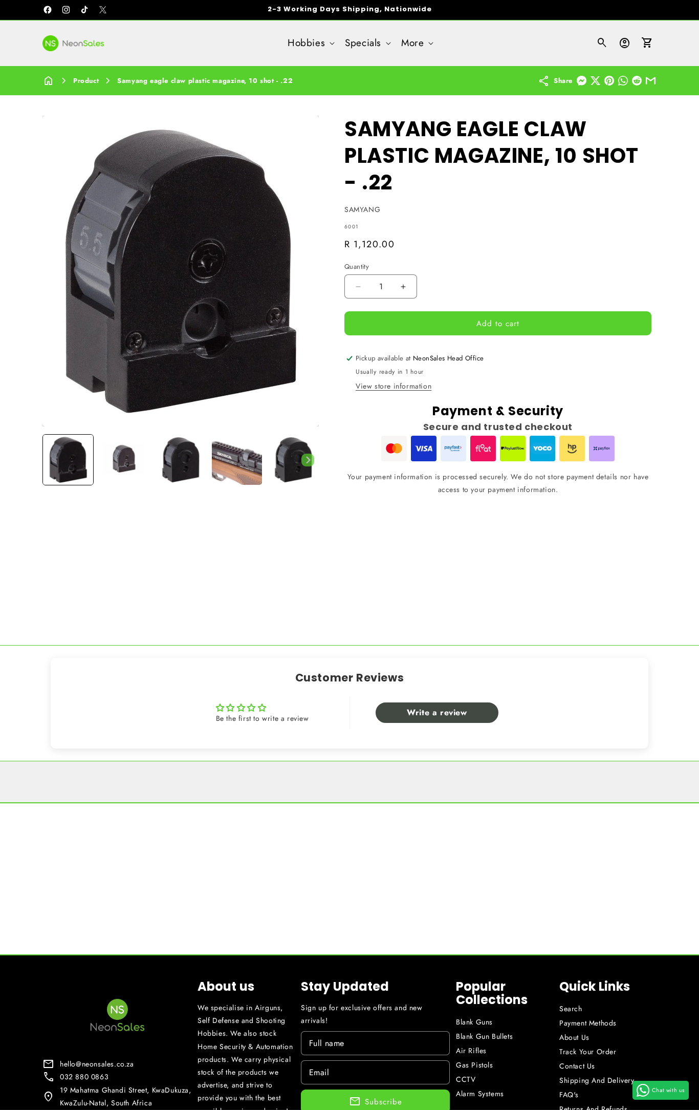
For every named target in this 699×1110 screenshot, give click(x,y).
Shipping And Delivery (597, 1080)
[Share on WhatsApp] (623, 81)
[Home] (48, 81)
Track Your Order (588, 1052)
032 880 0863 (84, 1077)
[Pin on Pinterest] (609, 81)
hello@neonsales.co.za (97, 1064)
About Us (574, 1037)
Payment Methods (588, 1023)
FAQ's (569, 1095)
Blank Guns (474, 1022)
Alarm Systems (480, 1093)
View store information (393, 386)
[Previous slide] (53, 460)
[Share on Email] (651, 81)
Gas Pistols (474, 1065)
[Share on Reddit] (637, 81)
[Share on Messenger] (581, 81)
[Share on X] (595, 81)
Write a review (437, 712)
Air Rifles (471, 1050)
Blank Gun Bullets (484, 1036)
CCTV (465, 1079)
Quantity (356, 266)
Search (570, 1009)
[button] (310, 43)
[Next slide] (307, 460)
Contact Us (577, 1066)
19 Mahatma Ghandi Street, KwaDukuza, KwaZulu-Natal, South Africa (125, 1096)
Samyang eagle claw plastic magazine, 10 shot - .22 (205, 81)
